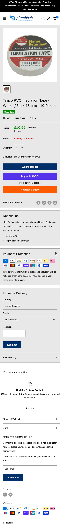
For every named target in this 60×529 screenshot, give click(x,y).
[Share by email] (55, 203)
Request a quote (30, 189)
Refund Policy (9, 357)
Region (6, 313)
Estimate (12, 345)
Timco (6, 118)
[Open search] (43, 18)
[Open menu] (4, 18)
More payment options (30, 183)
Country (7, 299)
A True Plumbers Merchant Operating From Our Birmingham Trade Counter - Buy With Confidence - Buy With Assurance (30, 5)
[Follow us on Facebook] (5, 495)
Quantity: (7, 148)
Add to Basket (30, 167)
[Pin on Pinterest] (44, 203)
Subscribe (13, 477)
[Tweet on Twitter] (49, 203)
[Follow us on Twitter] (10, 495)
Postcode (8, 327)
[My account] (48, 18)
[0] (55, 18)
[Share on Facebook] (38, 203)
